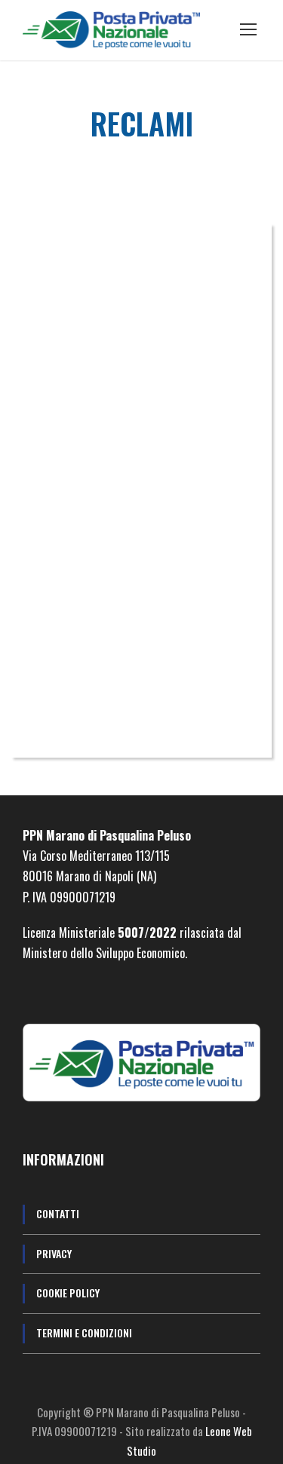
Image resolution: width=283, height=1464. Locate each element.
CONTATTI (57, 1213)
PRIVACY (54, 1253)
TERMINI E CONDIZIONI (84, 1332)
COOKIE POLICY (68, 1292)
